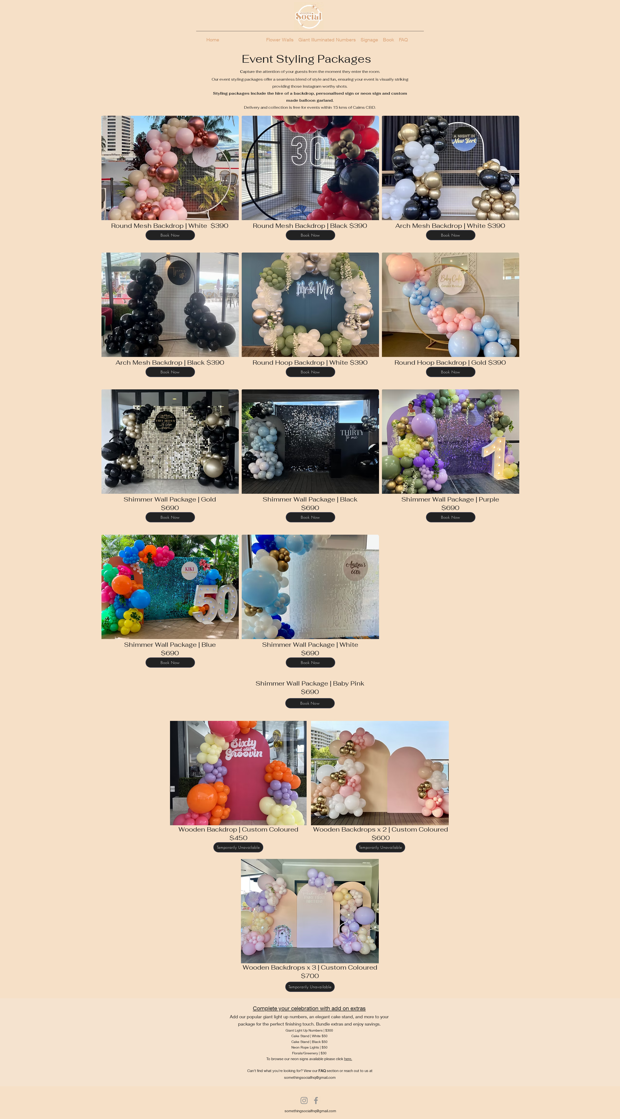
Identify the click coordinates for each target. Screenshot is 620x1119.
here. (348, 1059)
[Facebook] (316, 1100)
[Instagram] (304, 1100)
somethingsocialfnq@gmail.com (310, 1077)
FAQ (322, 1070)
